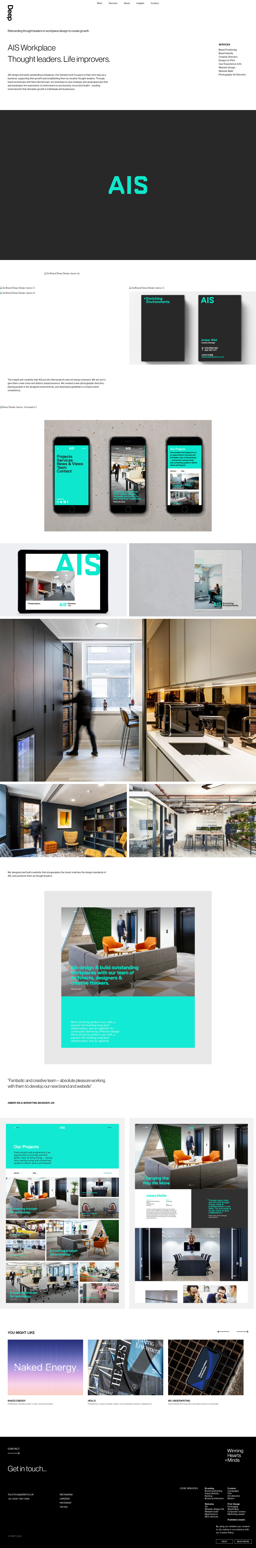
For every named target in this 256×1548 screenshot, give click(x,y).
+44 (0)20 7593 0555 (18, 1498)
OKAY (224, 1541)
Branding (209, 1488)
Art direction (234, 1496)
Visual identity (212, 1493)
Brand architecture (214, 1498)
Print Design (234, 1504)
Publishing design (236, 1519)
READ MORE (243, 1541)
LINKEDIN (65, 1498)
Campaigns (233, 1491)
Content (232, 1488)
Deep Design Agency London (10, 10)
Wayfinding (233, 1509)
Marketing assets (236, 1514)
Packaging (233, 1506)
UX (206, 1506)
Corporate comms (236, 1511)
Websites (209, 1504)
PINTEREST (66, 1503)
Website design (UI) (214, 1509)
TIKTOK (64, 1507)
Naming (208, 1496)
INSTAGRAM (66, 1494)
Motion (231, 1498)
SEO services (211, 1516)
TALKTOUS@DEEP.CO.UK (21, 1494)
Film (230, 1493)
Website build (211, 1511)
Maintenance (211, 1514)
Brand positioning (213, 1491)
